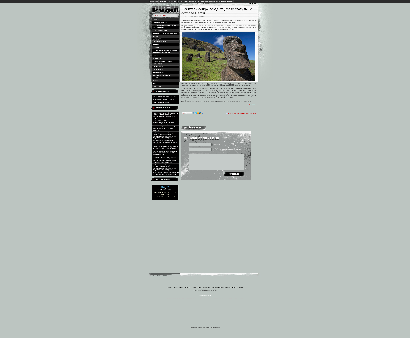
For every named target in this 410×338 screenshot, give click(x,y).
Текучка (155, 36)
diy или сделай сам (160, 42)
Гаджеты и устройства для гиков (165, 33)
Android (174, 1)
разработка (157, 58)
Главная (155, 1)
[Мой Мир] (200, 113)
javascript (157, 39)
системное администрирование (165, 50)
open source (157, 64)
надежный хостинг (165, 188)
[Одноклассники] (198, 113)
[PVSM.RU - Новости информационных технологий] (165, 10)
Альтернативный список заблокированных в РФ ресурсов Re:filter (165, 152)
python (155, 55)
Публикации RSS (198, 290)
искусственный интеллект (163, 61)
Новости (156, 19)
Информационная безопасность (209, 1)
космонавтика (158, 72)
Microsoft (192, 1)
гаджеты (156, 44)
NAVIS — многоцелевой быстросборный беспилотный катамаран (163, 122)
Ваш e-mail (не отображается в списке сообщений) (227, 149)
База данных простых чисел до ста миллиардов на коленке (165, 142)
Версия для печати (249, 113)
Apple (186, 1)
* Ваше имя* (216, 144)
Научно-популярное (160, 30)
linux (154, 83)
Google (180, 1)
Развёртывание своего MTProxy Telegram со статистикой (166, 173)
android (156, 47)
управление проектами (161, 53)
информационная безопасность (165, 25)
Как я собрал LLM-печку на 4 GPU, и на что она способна (164, 128)
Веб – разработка (227, 1)
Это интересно (158, 28)
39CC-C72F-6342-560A (161, 102)
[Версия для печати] (234, 113)
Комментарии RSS (211, 290)
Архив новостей (164, 1)
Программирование (160, 22)
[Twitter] (196, 113)
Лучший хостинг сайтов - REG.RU (164, 97)
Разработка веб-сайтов (161, 75)
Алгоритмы (157, 86)
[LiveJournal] (202, 113)
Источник (252, 105)
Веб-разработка (158, 69)
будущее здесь (158, 67)
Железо (155, 80)
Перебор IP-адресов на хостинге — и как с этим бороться (165, 147)
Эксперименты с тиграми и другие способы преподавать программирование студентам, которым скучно (165, 115)
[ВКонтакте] (194, 113)
